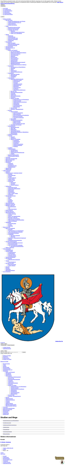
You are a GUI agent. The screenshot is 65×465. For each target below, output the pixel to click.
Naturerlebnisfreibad (10, 270)
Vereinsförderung (12, 262)
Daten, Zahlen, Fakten (13, 193)
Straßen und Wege (15, 98)
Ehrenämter (8, 162)
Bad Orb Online (9, 20)
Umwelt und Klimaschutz (11, 241)
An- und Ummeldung (15, 51)
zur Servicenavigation (8, 14)
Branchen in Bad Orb (12, 217)
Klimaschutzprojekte (12, 244)
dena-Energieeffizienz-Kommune (15, 242)
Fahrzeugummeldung (15, 53)
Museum (8, 266)
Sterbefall (13, 68)
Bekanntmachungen (10, 159)
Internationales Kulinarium (14, 259)
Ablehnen (2, 4)
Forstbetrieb (10, 234)
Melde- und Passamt (12, 50)
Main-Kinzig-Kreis (12, 264)
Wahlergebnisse (11, 37)
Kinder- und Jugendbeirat (16, 33)
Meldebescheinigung (15, 63)
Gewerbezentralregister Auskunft (18, 62)
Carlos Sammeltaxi (12, 209)
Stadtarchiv (10, 194)
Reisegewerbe (14, 75)
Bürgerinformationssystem (14, 27)
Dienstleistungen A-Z (10, 47)
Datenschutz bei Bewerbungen (17, 152)
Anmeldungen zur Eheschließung (18, 67)
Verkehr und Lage (12, 214)
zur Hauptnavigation (7, 10)
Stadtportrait (8, 186)
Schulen (10, 199)
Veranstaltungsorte (10, 203)
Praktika (12, 153)
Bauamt (10, 110)
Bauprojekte (13, 118)
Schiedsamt (10, 164)
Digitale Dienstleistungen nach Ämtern (16, 21)
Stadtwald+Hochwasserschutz (15, 240)
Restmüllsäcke (14, 133)
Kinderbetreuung (9, 250)
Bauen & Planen (14, 111)
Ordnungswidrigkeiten (15, 96)
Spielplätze (8, 269)
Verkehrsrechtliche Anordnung (20, 102)
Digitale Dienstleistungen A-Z (14, 22)
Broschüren (13, 182)
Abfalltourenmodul (15, 127)
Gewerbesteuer (16, 141)
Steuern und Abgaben (15, 139)
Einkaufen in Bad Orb (10, 204)
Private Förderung (12, 177)
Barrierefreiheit (6, 458)
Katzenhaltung (16, 81)
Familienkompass (12, 256)
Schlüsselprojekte (12, 223)
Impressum (5, 461)
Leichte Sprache (6, 462)
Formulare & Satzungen (18, 117)
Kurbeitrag (15, 146)
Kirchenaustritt (14, 57)
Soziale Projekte (9, 251)
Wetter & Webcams (10, 247)
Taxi (9, 207)
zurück (2, 452)
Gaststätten (13, 76)
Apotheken (10, 200)
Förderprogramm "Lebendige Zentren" (14, 173)
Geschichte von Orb (12, 187)
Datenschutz (6, 457)
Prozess (10, 224)
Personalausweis (14, 55)
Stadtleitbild (8, 222)
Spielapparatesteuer (17, 145)
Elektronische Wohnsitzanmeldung (18, 52)
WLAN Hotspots (9, 210)
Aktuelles (10, 174)
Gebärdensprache (7, 463)
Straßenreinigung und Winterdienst (21, 99)
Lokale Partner (11, 179)
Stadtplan (8, 171)
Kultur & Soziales (7, 248)
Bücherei (7, 268)
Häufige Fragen (11, 180)
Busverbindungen (12, 206)
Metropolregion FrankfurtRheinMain (16, 220)
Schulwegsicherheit (17, 105)
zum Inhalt (5, 8)
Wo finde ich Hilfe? (10, 263)
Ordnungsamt (11, 78)
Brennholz (13, 236)
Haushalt (13, 136)
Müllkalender (13, 129)
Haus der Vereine (12, 254)
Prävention (13, 97)
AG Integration (9, 258)
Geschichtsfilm (11, 192)
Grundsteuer (16, 143)
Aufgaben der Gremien (13, 29)
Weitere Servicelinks (12, 25)
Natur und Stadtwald (10, 228)
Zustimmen (3, 6)
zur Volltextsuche (7, 9)
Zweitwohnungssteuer (18, 144)
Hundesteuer (16, 140)
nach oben (3, 454)
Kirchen (9, 197)
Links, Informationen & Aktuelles (15, 232)
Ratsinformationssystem (13, 28)
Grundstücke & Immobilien (16, 120)
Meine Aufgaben (11, 43)
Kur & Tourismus (6, 271)
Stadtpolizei (13, 94)
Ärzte (9, 198)
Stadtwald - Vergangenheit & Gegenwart (17, 238)
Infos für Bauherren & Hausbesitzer (21, 115)
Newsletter (10, 226)
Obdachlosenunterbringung (19, 90)
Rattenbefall (16, 86)
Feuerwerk (15, 82)
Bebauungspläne (17, 114)
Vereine (7, 260)
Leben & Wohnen (7, 170)
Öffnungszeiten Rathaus (13, 156)
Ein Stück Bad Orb (10, 211)
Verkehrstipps (16, 103)
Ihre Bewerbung (14, 150)
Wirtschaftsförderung (10, 212)
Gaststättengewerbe (17, 84)
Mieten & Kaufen (17, 122)
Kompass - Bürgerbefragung (17, 109)
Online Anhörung (12, 23)
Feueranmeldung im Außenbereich (15, 230)
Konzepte (13, 183)
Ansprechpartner (9, 46)
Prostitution (15, 88)
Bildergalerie (11, 191)
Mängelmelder (9, 161)
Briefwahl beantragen (13, 39)
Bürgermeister (9, 41)
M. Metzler (6, 442)
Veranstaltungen (11, 175)
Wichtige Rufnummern (11, 195)
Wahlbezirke (11, 40)
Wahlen (7, 34)
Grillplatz (10, 239)
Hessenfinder (8, 168)
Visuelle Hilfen (3, 345)
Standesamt (11, 66)
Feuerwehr (13, 93)
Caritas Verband (11, 265)
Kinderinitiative (11, 253)
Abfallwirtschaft (11, 126)
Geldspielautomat (17, 85)
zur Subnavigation (7, 13)
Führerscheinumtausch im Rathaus (18, 64)
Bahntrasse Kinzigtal (17, 116)
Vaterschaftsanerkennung (16, 72)
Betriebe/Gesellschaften (13, 155)
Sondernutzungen (17, 100)
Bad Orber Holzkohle (15, 235)
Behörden (10, 201)
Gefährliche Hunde (17, 80)
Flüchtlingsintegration (10, 257)
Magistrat (13, 31)
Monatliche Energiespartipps (17, 246)
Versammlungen (17, 87)
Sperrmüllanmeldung (15, 130)
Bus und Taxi (14, 91)
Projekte (10, 176)
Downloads (10, 181)
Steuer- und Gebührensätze (14, 216)
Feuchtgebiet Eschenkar (13, 233)
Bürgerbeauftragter (12, 165)
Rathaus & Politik (7, 19)
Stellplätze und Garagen (16, 124)
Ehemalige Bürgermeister (13, 44)
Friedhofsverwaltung (12, 134)
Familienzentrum (12, 252)
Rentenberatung (11, 167)
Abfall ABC (13, 128)
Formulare (8, 157)
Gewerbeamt (11, 73)
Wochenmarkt (14, 108)
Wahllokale (10, 35)
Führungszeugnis (14, 58)
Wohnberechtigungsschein (17, 92)
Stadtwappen (11, 189)
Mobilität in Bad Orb (10, 205)
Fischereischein (14, 59)
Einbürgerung (14, 70)
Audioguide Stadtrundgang (14, 188)
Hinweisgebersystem (7, 459)
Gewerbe (10, 215)
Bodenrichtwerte (16, 121)
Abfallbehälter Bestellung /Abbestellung (19, 132)
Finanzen (10, 135)
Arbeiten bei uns (14, 151)
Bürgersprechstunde (12, 45)
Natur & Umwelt (6, 227)
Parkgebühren (16, 104)
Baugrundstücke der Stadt (19, 123)
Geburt (12, 69)
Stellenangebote (11, 149)
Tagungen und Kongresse (14, 218)
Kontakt (5, 456)
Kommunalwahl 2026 (13, 38)
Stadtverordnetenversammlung (18, 32)
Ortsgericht (10, 163)
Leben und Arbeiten (12, 221)
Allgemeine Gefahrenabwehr (17, 79)
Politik (7, 26)
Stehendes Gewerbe (15, 74)
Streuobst (10, 229)
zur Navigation (6, 12)
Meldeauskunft (14, 61)
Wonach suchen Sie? (5, 352)
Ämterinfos (8, 49)
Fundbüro (10, 147)
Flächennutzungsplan (18, 112)
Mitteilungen (8, 169)
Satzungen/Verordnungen (11, 158)
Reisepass (13, 56)
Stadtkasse (13, 138)
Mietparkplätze (16, 106)
